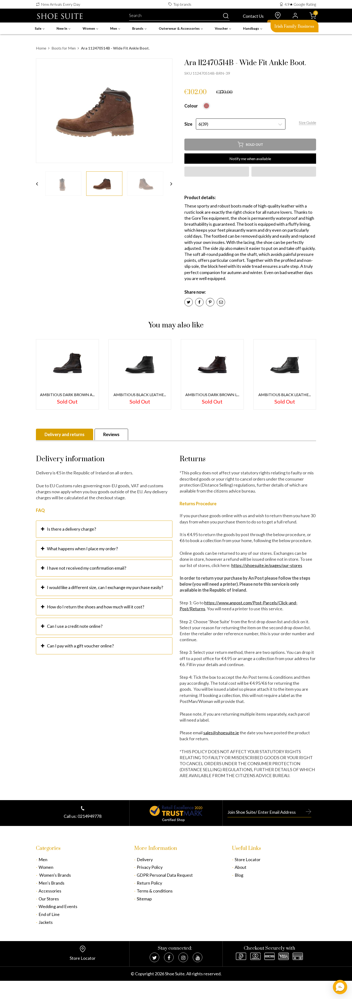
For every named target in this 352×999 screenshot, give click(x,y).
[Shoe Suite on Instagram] (183, 957)
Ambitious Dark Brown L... (212, 394)
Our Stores (49, 898)
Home (41, 48)
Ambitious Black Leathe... (140, 394)
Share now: (195, 292)
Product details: (200, 197)
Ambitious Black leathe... (284, 394)
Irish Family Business (294, 26)
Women (46, 867)
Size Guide (307, 122)
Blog (239, 875)
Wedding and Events (58, 906)
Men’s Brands (51, 883)
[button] (216, 172)
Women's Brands (55, 875)
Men (43, 859)
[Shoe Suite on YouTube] (197, 957)
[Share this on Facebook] (199, 302)
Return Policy (149, 883)
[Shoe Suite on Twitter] (154, 957)
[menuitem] (39, 28)
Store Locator (248, 859)
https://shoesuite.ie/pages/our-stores (266, 565)
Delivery (145, 859)
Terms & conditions (155, 890)
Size (188, 124)
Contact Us (253, 16)
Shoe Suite (175, 973)
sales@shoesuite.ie (221, 732)
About (240, 867)
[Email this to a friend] (221, 302)
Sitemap (144, 898)
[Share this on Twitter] (188, 302)
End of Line (49, 914)
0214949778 (90, 816)
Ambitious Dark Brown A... (67, 394)
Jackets (46, 922)
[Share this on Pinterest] (210, 302)
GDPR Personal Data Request (165, 875)
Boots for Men (63, 48)
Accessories (50, 890)
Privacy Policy (150, 867)
